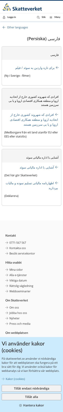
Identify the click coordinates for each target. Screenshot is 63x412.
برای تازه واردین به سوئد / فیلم (35, 68)
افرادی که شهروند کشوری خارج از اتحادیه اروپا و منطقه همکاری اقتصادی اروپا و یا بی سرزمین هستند (33, 119)
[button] (41, 17)
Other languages (17, 27)
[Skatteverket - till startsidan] (22, 7)
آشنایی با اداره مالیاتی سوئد (37, 167)
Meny (57, 17)
